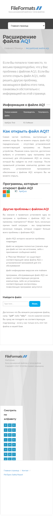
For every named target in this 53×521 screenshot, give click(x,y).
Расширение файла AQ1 (37, 48)
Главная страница (13, 48)
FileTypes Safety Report (13, 475)
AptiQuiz (23, 191)
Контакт (25, 471)
